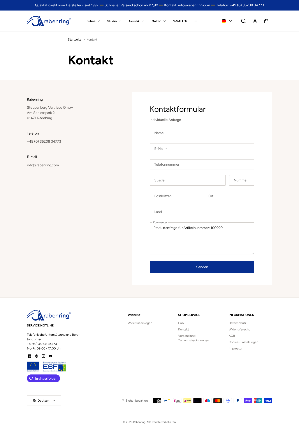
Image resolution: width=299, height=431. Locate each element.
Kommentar (160, 222)
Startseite (74, 39)
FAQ (181, 323)
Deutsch (43, 401)
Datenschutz (237, 323)
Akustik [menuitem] (134, 21)
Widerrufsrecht (239, 329)
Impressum (236, 348)
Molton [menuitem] (156, 21)
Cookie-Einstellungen (243, 342)
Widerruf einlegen (140, 323)
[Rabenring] (49, 315)
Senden (202, 267)
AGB (232, 336)
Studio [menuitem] (112, 21)
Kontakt (183, 329)
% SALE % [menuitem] (180, 21)
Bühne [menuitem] (90, 21)
